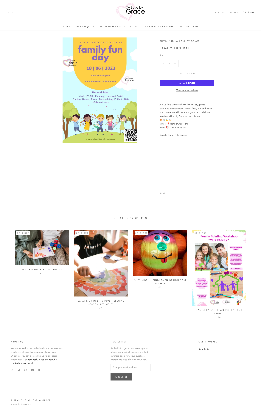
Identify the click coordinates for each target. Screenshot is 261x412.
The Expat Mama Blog (158, 26)
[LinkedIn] (39, 370)
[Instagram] (25, 370)
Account (220, 12)
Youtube (53, 359)
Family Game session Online (42, 269)
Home (66, 26)
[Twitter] (173, 192)
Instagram (43, 359)
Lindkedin (15, 363)
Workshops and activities (119, 26)
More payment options (187, 90)
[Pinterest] (176, 192)
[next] (252, 271)
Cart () (248, 12)
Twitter (24, 363)
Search (234, 12)
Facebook (32, 359)
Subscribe (121, 376)
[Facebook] (169, 192)
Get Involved (188, 26)
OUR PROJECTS (85, 26)
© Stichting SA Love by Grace (31, 400)
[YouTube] (32, 370)
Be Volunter (204, 349)
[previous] (8, 271)
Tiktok (30, 363)
